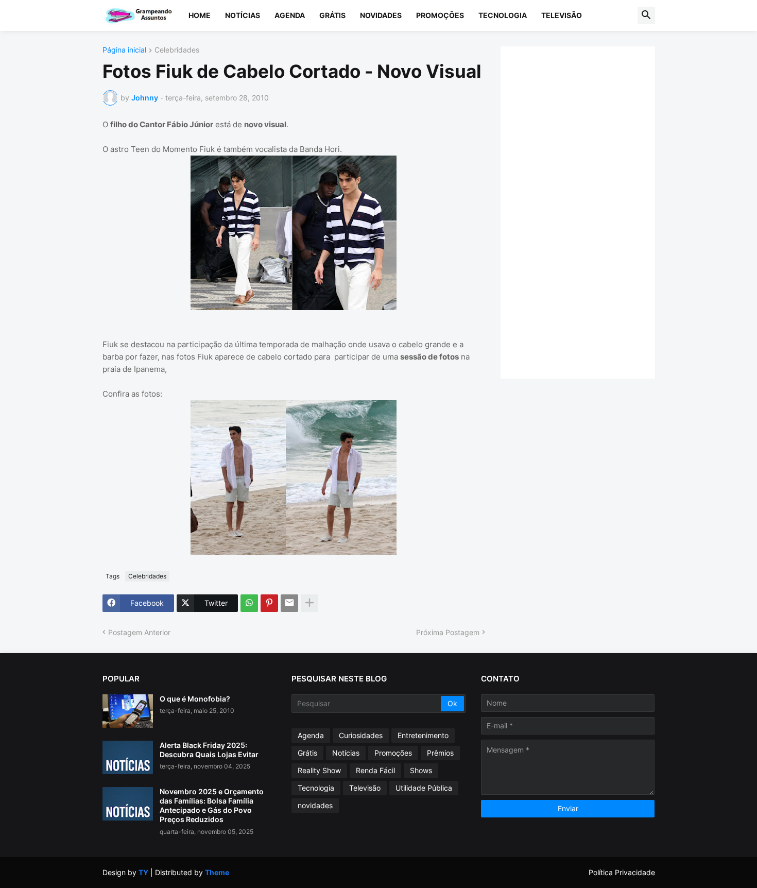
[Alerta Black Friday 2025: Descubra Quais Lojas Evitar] (127, 757)
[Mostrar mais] (309, 603)
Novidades (381, 15)
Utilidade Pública (423, 787)
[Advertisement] (588, 211)
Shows (421, 770)
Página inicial (124, 50)
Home (199, 15)
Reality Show (319, 770)
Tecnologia (502, 15)
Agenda (289, 15)
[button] (646, 15)
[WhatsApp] (249, 603)
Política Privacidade (622, 872)
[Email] (289, 603)
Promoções (440, 15)
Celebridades (176, 50)
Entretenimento (423, 735)
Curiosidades (361, 735)
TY (143, 872)
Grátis (332, 15)
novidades (315, 805)
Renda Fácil (375, 770)
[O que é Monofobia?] (127, 711)
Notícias (242, 15)
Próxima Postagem (447, 632)
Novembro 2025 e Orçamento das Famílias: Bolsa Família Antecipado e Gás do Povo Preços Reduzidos (212, 805)
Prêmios (440, 752)
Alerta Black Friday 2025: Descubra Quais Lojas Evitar (209, 750)
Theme (217, 872)
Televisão (561, 15)
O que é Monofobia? (195, 698)
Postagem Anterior (139, 632)
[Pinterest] (269, 603)
